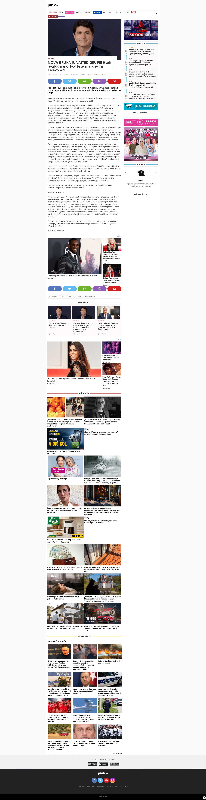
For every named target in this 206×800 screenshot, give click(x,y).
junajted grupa (90, 296)
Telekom (79, 296)
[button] (50, 316)
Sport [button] (110, 12)
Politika (51, 59)
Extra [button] (127, 12)
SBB (70, 296)
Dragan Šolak (53, 296)
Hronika (88, 12)
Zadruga (69, 12)
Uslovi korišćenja (112, 786)
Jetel (63, 296)
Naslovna (53, 12)
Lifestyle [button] (118, 12)
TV (104, 12)
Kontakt (82, 786)
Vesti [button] (61, 12)
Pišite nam (124, 786)
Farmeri (97, 12)
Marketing (90, 786)
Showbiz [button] (79, 12)
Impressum (100, 786)
